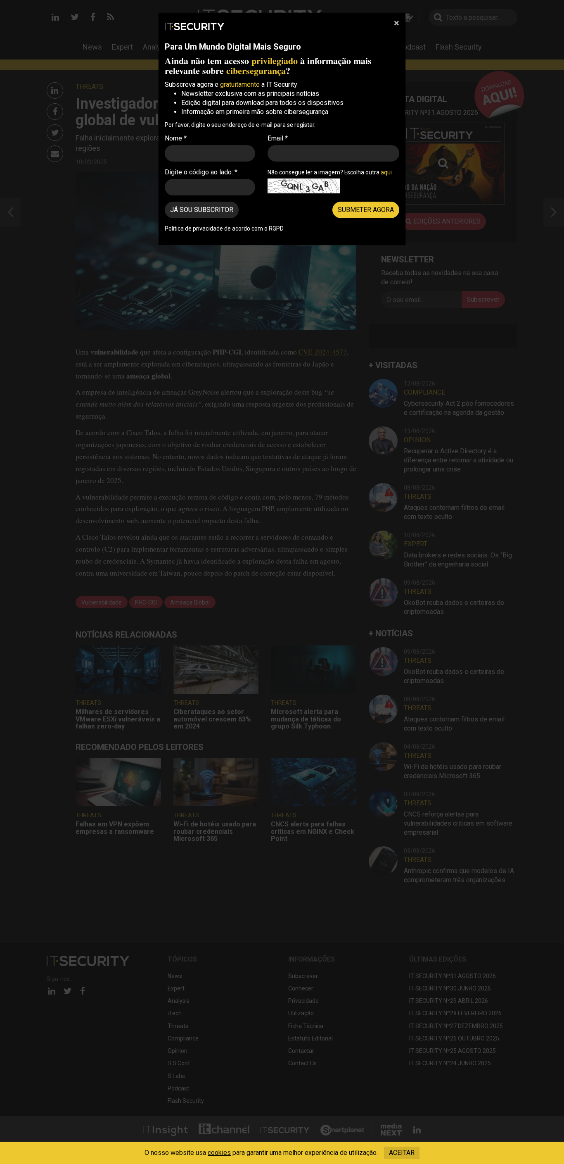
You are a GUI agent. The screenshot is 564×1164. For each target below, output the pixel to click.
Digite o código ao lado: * (201, 172)
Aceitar (402, 1153)
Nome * (176, 138)
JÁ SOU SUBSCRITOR (201, 210)
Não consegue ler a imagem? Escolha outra (330, 172)
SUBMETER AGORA (366, 210)
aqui (386, 172)
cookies (219, 1153)
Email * (278, 138)
